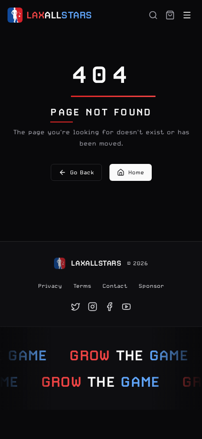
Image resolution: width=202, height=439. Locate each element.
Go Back (82, 172)
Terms (82, 286)
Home (136, 172)
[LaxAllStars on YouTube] (126, 306)
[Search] (153, 15)
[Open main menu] (186, 15)
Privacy (50, 286)
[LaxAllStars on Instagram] (92, 306)
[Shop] (170, 15)
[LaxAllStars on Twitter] (75, 306)
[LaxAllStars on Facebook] (109, 306)
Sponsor (151, 286)
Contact (114, 286)
